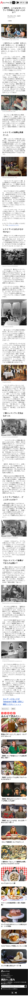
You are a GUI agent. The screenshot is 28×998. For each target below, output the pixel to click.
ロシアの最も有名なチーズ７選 (11, 966)
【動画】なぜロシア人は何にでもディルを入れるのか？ (14, 778)
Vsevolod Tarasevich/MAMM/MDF (10, 266)
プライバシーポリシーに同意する (10, 988)
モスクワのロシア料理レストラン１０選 (14, 946)
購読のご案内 (8, 979)
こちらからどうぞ (13, 225)
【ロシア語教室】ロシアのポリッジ (12, 842)
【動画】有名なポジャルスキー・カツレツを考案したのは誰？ (14, 800)
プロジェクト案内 (5, 974)
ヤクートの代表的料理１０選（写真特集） (13, 904)
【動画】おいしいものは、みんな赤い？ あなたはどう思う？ (14, 821)
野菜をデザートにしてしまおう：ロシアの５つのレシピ (14, 735)
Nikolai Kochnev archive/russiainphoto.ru (11, 603)
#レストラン (5, 708)
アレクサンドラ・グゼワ (14, 16)
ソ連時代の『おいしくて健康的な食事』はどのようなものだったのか (14, 862)
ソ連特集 (9, 20)
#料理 (13, 708)
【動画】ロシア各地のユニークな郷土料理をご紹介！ (14, 757)
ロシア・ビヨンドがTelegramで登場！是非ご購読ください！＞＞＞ (13, 701)
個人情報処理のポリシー (7, 975)
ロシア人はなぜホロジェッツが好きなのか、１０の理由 (14, 925)
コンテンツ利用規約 (6, 977)
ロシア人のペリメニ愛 (8, 883)
